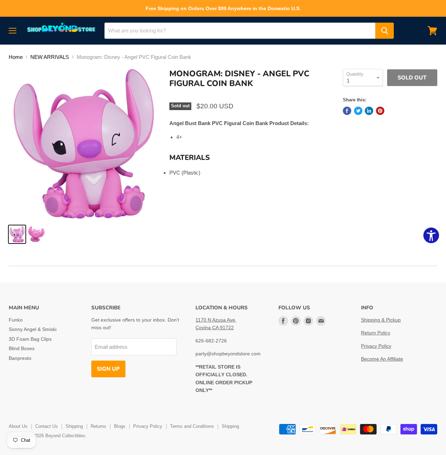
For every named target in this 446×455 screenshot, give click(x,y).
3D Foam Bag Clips (30, 339)
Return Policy (375, 333)
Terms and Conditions (192, 426)
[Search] (384, 31)
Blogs (119, 426)
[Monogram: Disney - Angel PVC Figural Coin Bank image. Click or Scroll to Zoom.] (84, 144)
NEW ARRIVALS (49, 57)
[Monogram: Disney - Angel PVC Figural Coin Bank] (17, 234)
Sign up (108, 369)
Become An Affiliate (382, 359)
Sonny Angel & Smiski (32, 329)
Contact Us (46, 426)
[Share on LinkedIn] (369, 111)
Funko (16, 320)
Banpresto (20, 358)
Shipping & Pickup (381, 320)
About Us (18, 426)
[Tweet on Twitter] (358, 111)
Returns (98, 426)
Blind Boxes (21, 348)
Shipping (74, 426)
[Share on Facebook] (347, 111)
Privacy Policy (376, 346)
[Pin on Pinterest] (380, 111)
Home (16, 57)
